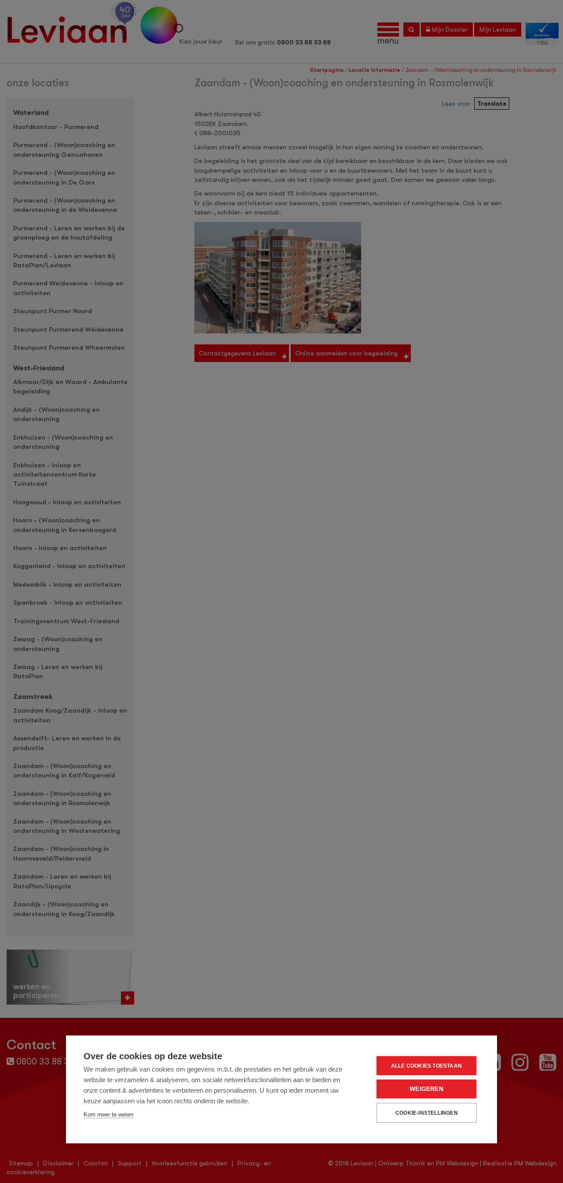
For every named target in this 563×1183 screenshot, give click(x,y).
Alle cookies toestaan (426, 1066)
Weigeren (426, 1089)
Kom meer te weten (108, 1114)
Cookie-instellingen (426, 1113)
